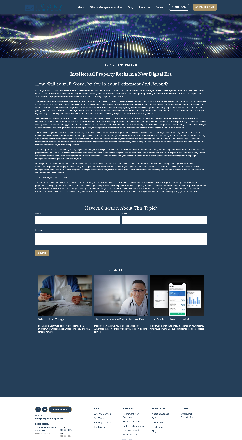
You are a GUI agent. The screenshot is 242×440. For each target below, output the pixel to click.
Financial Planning (132, 421)
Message (39, 230)
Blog (154, 431)
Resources (158, 408)
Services (128, 408)
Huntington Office (103, 422)
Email (124, 213)
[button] (80, 7)
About (98, 408)
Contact (186, 408)
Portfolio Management (134, 426)
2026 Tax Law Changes (51, 319)
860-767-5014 (66, 430)
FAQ (154, 418)
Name (38, 213)
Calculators (157, 422)
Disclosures (158, 427)
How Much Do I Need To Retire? (169, 319)
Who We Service (102, 414)
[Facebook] (38, 409)
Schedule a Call (60, 409)
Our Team (99, 418)
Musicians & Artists (133, 434)
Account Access (160, 414)
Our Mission (100, 427)
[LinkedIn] (45, 409)
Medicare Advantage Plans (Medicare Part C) (120, 319)
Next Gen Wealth (131, 430)
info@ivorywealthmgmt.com (49, 418)
